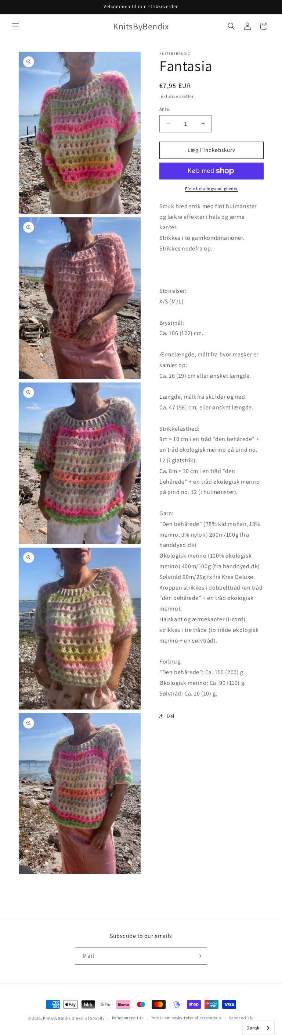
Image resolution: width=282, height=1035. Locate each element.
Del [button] (171, 716)
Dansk (253, 1028)
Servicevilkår (241, 1017)
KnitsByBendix (56, 1018)
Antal (164, 109)
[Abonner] (199, 956)
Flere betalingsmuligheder (211, 188)
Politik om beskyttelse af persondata (186, 1017)
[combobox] (258, 1028)
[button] (15, 26)
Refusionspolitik (128, 1017)
